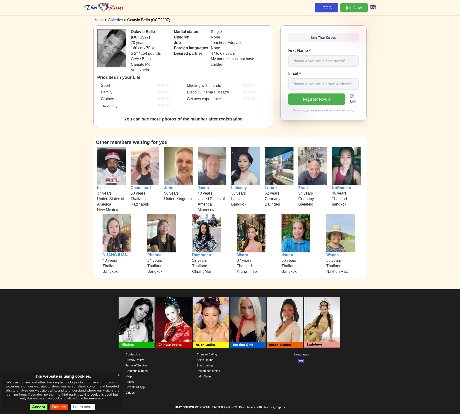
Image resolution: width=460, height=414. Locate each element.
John (168, 188)
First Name (299, 50)
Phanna (154, 255)
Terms (329, 110)
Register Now (315, 99)
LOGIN (327, 7)
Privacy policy (346, 110)
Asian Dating (205, 360)
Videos (130, 392)
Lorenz (271, 188)
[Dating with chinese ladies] (174, 322)
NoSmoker (341, 188)
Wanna (332, 255)
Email (294, 73)
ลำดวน (287, 255)
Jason (203, 188)
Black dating (205, 365)
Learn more (82, 407)
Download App (135, 387)
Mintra (242, 255)
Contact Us (133, 354)
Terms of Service (136, 365)
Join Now (354, 7)
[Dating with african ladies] (285, 322)
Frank (303, 188)
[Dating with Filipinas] (137, 322)
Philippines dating (208, 371)
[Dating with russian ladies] (248, 322)
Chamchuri (141, 188)
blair (101, 188)
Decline (59, 407)
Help (129, 376)
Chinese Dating (207, 354)
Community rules (137, 371)
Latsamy (239, 188)
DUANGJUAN (115, 255)
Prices (130, 382)
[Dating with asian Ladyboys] (322, 322)
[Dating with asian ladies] (211, 322)
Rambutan (201, 255)
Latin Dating (205, 376)
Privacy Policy (135, 360)
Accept (38, 407)
